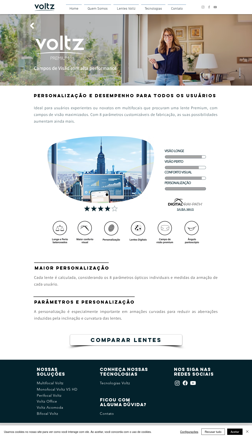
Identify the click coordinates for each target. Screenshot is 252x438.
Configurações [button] (189, 432)
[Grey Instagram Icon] (203, 7)
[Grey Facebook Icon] (209, 7)
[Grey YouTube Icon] (215, 7)
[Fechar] (247, 432)
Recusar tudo (213, 432)
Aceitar (235, 432)
